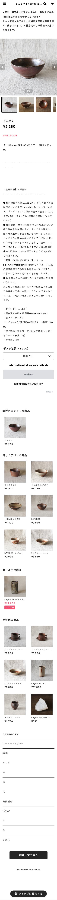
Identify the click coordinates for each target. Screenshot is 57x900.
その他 (6, 840)
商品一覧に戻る (28, 855)
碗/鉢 (5, 753)
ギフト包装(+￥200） (16, 348)
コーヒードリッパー (13, 743)
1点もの (6, 811)
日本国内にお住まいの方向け (28, 384)
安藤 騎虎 (8, 801)
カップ (6, 763)
